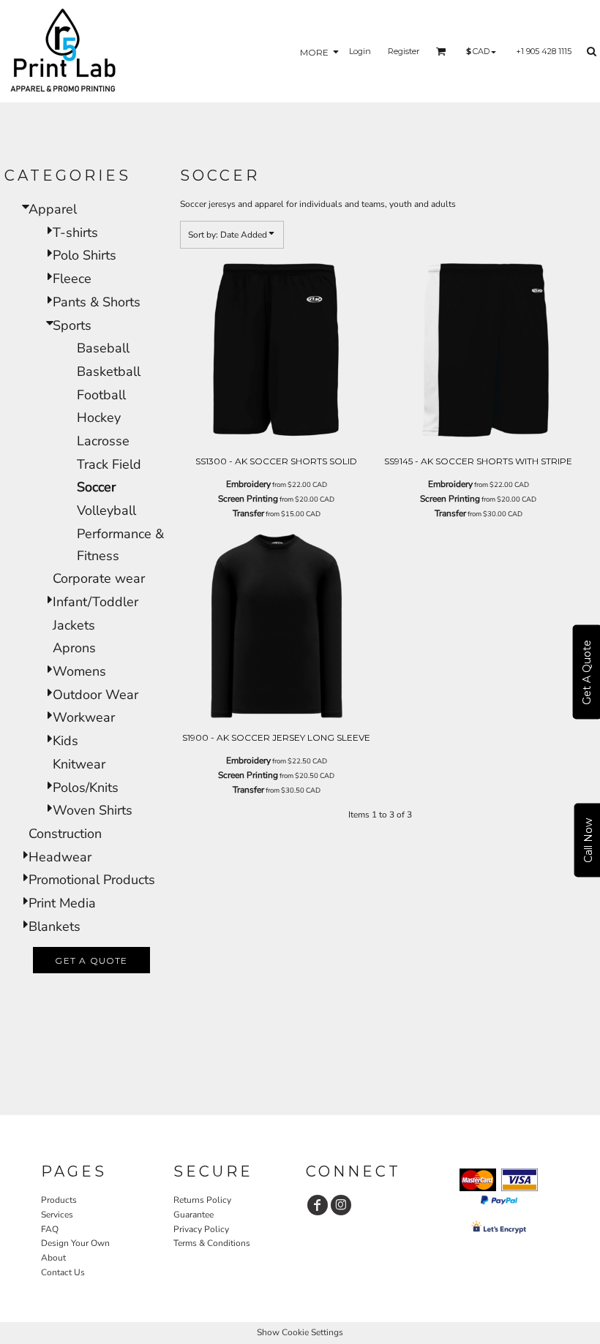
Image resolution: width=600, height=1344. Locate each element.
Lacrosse (103, 441)
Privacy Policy (201, 1229)
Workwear (84, 717)
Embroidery (248, 484)
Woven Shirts (92, 810)
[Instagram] (341, 1205)
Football (101, 395)
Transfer (248, 513)
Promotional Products (92, 879)
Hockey (99, 417)
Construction (65, 833)
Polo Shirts (84, 255)
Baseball (103, 348)
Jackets (74, 625)
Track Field (109, 464)
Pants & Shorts (96, 302)
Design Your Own (75, 1243)
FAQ (50, 1229)
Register (403, 51)
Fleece (72, 278)
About (53, 1258)
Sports (72, 325)
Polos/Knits (86, 787)
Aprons (74, 648)
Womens (79, 671)
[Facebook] (317, 1205)
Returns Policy (202, 1200)
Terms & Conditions (211, 1243)
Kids (65, 741)
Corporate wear (99, 578)
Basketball (108, 371)
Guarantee (193, 1214)
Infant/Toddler (95, 602)
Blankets (54, 926)
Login (360, 51)
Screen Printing (248, 499)
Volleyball (106, 510)
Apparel (53, 209)
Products (59, 1200)
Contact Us (63, 1272)
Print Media (62, 903)
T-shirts (75, 232)
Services (57, 1214)
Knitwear (79, 764)
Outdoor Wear (95, 694)
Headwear (60, 857)
